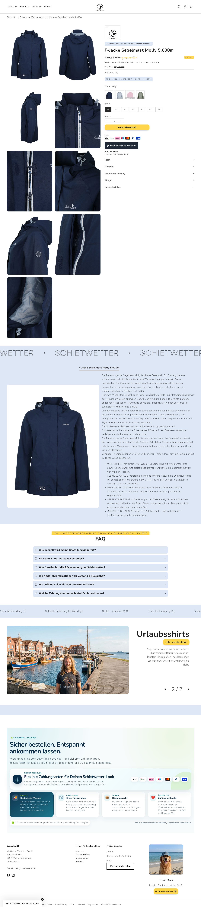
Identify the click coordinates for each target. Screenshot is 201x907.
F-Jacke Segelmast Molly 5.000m (65, 17)
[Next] (186, 689)
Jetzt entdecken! (176, 642)
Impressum (93, 905)
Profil (109, 860)
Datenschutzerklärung (57, 905)
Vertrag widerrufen (120, 866)
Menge (108, 116)
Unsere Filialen (82, 854)
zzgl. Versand (119, 67)
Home (46, 6)
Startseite (11, 17)
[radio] (109, 94)
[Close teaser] (42, 899)
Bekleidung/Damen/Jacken (33, 17)
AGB (73, 905)
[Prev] (168, 689)
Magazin (79, 861)
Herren (23, 6)
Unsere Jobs (81, 858)
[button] (179, 7)
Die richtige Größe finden (119, 856)
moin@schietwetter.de (25, 868)
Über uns (79, 851)
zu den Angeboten (164, 891)
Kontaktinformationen (111, 905)
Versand (81, 905)
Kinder (35, 6)
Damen (10, 6)
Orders (110, 851)
